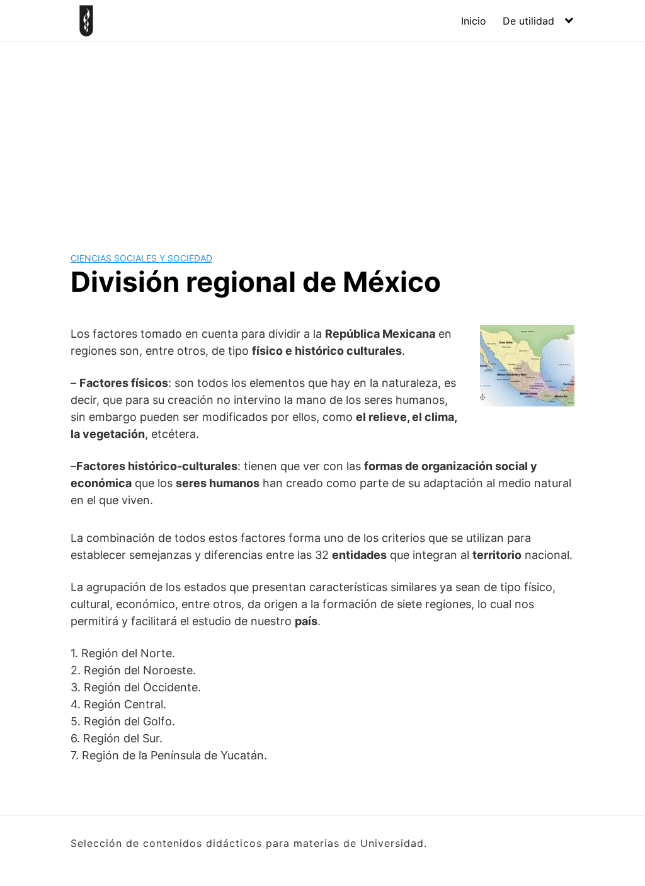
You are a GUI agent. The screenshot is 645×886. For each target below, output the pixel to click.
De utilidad (528, 20)
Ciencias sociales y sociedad (141, 258)
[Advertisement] (322, 137)
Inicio (473, 20)
